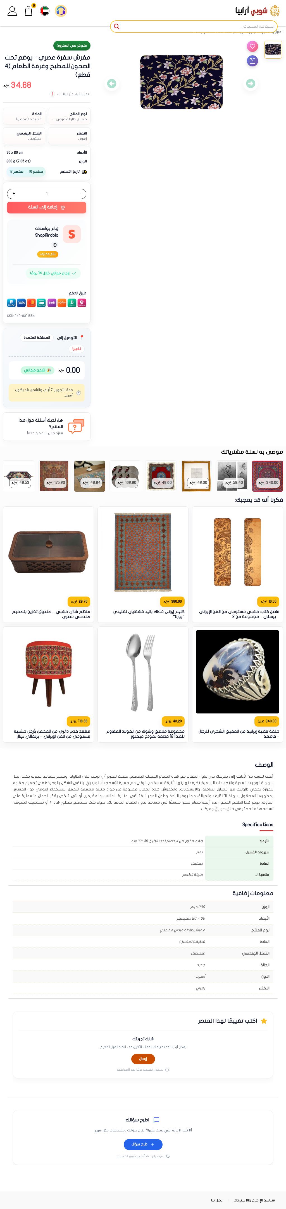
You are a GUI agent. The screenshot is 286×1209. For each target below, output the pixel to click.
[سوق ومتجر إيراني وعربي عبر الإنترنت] (246, 10)
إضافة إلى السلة (43, 207)
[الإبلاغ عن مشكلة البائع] (54, 245)
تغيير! (76, 349)
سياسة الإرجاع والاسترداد (254, 1200)
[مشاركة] (252, 60)
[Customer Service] (61, 11)
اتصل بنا (217, 1200)
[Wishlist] (252, 46)
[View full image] (181, 83)
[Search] (117, 26)
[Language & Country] (44, 11)
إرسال (143, 1059)
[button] (12, 11)
